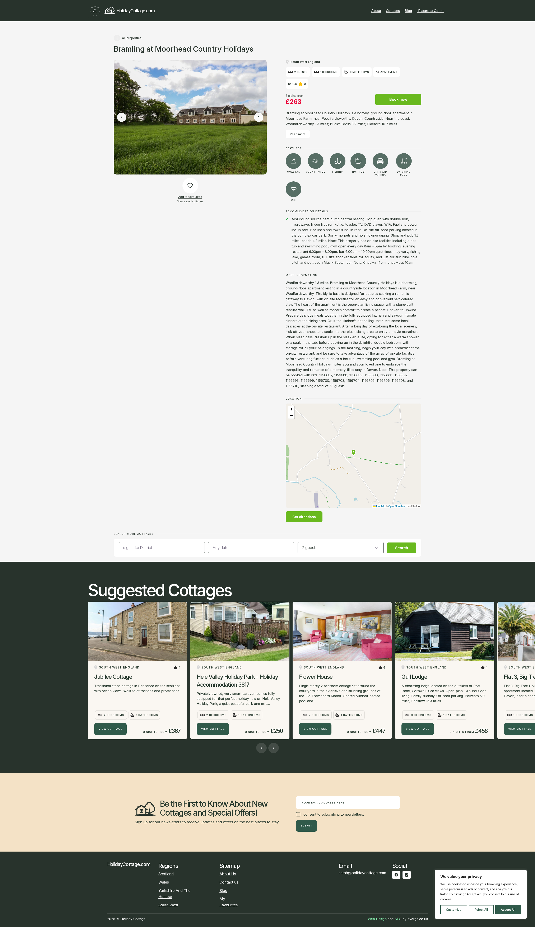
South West (168, 905)
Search (401, 548)
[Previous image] (121, 117)
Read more (298, 134)
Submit (306, 825)
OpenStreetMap (397, 506)
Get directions (304, 517)
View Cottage (110, 728)
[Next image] (258, 117)
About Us (227, 874)
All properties (131, 38)
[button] (353, 452)
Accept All (508, 909)
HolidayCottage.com (135, 10)
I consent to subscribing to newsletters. (332, 814)
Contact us (228, 882)
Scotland (166, 874)
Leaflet (380, 506)
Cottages (393, 11)
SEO (398, 919)
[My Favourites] (445, 10)
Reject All (481, 909)
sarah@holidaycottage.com (362, 873)
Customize (453, 909)
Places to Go (428, 11)
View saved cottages (190, 201)
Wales (163, 882)
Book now (398, 99)
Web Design (377, 919)
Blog (408, 11)
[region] (481, 894)
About (376, 11)
